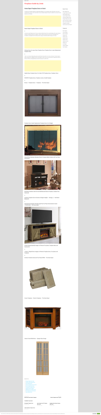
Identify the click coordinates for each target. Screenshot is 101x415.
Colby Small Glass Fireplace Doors (29, 407)
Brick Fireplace (65, 30)
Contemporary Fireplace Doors (30, 387)
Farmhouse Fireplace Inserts (67, 17)
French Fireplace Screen (66, 14)
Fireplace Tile (65, 42)
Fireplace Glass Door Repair (30, 388)
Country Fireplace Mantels (66, 15)
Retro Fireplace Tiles (66, 11)
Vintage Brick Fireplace (66, 23)
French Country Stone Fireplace (67, 24)
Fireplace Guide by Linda (33, 3)
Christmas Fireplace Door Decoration (31, 384)
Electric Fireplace (65, 33)
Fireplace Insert (65, 36)
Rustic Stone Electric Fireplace (67, 20)
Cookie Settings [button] (94, 413)
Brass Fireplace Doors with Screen (31, 390)
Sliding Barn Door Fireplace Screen (31, 389)
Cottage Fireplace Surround (67, 12)
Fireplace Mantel (65, 38)
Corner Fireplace (65, 32)
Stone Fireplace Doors (29, 383)
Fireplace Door (65, 35)
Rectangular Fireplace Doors (28, 403)
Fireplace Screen (65, 39)
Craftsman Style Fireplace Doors (30, 382)
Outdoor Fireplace (65, 45)
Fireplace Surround (65, 41)
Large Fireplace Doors (29, 392)
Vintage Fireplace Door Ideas (30, 381)
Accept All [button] (98, 413)
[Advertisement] (42, 21)
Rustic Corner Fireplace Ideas (67, 21)
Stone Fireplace (65, 46)
